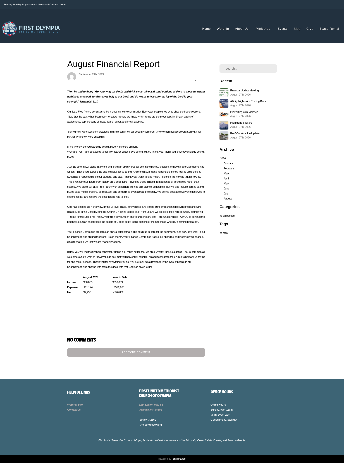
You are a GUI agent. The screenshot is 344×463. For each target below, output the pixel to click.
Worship (223, 28)
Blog (297, 28)
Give (309, 28)
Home (206, 28)
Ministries (263, 28)
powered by (172, 458)
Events (283, 28)
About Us (242, 28)
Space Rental (329, 28)
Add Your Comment (136, 352)
